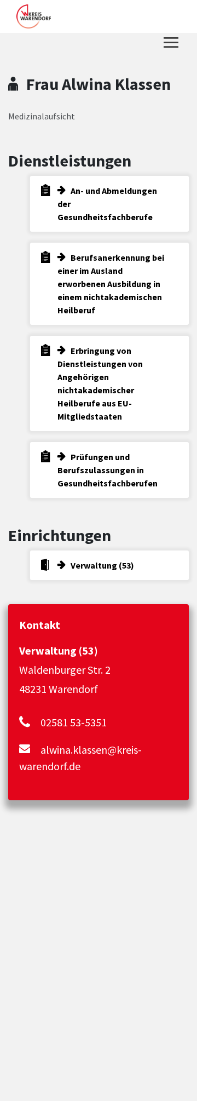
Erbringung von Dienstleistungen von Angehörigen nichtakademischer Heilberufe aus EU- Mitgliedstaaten (100, 383)
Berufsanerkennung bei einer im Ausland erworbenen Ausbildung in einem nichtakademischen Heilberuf (110, 284)
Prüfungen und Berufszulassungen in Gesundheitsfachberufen (107, 470)
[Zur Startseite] (33, 16)
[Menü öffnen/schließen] (171, 42)
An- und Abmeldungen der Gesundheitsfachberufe (107, 203)
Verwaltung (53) (102, 565)
